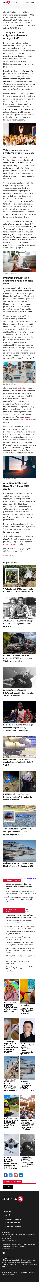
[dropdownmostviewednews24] (19, 976)
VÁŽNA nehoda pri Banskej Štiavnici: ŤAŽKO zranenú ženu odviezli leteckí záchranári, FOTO (21, 893)
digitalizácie (25, 419)
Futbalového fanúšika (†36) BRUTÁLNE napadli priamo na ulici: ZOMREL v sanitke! (21, 916)
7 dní (26, 909)
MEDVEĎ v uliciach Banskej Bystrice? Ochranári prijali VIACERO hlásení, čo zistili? (19, 886)
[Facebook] (5, 1175)
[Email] (15, 1175)
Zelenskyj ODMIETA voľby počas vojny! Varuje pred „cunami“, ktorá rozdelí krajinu (20, 957)
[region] (18, 2)
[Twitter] (10, 1175)
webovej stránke (10, 544)
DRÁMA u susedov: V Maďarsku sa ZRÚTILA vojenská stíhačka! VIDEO (19, 922)
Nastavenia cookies (12, 1223)
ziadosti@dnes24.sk (8, 1249)
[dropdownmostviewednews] (19, 905)
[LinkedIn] (20, 1175)
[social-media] (3, 1253)
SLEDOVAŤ (8, 1186)
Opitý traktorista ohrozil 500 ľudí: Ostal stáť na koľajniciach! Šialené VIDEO (20, 933)
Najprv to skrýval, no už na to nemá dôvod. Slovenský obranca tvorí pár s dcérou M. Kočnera (20, 950)
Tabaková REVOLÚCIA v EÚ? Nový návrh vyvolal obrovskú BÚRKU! (18, 938)
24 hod (27, 911)
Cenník (8, 1215)
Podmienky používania (13, 1219)
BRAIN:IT (12, 1274)
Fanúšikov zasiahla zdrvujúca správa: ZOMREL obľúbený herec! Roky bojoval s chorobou (20, 944)
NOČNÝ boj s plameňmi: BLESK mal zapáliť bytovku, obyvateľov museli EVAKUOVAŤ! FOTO (19, 899)
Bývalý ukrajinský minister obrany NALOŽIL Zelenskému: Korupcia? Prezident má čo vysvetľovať (20, 969)
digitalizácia (20, 388)
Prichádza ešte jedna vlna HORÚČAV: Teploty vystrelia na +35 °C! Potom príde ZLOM (20, 927)
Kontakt (8, 1211)
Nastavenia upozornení (14, 1227)
